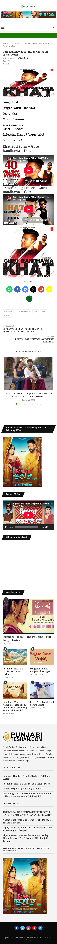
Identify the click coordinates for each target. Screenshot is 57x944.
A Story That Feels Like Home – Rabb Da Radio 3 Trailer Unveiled (28, 821)
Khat (43, 311)
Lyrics (16, 43)
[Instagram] (28, 928)
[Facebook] (16, 928)
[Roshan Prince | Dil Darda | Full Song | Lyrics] (15, 657)
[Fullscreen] (51, 527)
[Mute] (46, 527)
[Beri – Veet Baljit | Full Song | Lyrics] (42, 690)
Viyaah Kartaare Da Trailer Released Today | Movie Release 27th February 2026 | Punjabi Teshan (26, 838)
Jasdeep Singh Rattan (20, 58)
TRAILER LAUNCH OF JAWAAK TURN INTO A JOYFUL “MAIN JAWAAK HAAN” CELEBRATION (27, 813)
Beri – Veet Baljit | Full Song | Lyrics (42, 703)
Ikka (35, 311)
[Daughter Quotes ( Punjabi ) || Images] (42, 657)
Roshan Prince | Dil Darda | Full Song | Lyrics (13, 671)
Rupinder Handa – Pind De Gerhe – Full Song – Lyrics (27, 638)
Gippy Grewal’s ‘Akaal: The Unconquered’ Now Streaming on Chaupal (27, 829)
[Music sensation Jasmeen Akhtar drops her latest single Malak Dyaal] (28, 373)
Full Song (8, 311)
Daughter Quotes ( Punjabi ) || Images (40, 670)
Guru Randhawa (23, 311)
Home (5, 43)
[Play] (6, 527)
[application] (28, 515)
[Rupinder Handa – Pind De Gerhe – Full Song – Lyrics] (28, 616)
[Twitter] (22, 928)
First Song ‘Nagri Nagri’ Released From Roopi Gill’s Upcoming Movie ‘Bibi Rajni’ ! (15, 706)
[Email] (40, 928)
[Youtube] (34, 928)
